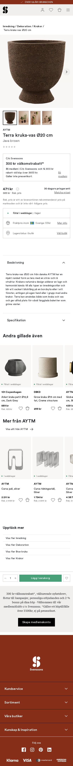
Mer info (62, 223)
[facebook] (24, 750)
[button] (9, 147)
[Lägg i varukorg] (27, 408)
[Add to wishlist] (21, 408)
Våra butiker (13, 716)
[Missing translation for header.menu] (68, 10)
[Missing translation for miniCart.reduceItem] (5, 578)
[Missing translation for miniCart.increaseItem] (15, 578)
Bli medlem (62, 174)
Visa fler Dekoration (17, 545)
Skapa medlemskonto (36, 622)
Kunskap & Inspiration (20, 729)
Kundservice (13, 688)
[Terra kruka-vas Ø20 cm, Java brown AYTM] (36, 71)
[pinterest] (41, 750)
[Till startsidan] (5, 9)
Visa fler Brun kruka (16, 551)
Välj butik (62, 233)
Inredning (9, 26)
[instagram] (32, 750)
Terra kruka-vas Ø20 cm (17, 30)
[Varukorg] (59, 10)
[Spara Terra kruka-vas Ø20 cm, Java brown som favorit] (66, 578)
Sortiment (12, 702)
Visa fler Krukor (15, 558)
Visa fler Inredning (16, 538)
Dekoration (24, 26)
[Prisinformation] (17, 189)
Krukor (38, 26)
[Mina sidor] (42, 10)
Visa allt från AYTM (17, 429)
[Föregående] (6, 71)
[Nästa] (66, 71)
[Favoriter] (51, 10)
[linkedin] (49, 750)
